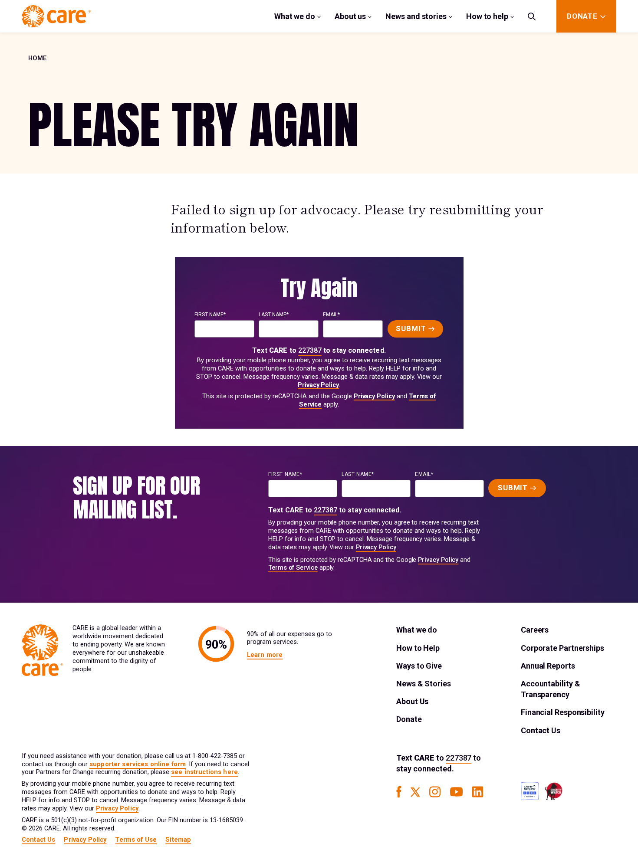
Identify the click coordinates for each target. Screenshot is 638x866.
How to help (487, 16)
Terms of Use (136, 839)
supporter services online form (137, 764)
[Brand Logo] (56, 16)
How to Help (418, 648)
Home (37, 58)
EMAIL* (331, 315)
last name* (274, 315)
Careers (535, 629)
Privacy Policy (318, 385)
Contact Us (540, 730)
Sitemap (178, 839)
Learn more (265, 655)
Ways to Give (419, 665)
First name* (210, 315)
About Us (412, 701)
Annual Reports (548, 665)
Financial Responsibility (563, 712)
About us (350, 16)
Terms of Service (293, 567)
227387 (310, 350)
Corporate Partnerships (562, 648)
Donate (408, 719)
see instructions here (204, 772)
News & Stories (423, 683)
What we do (294, 16)
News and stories (416, 16)
